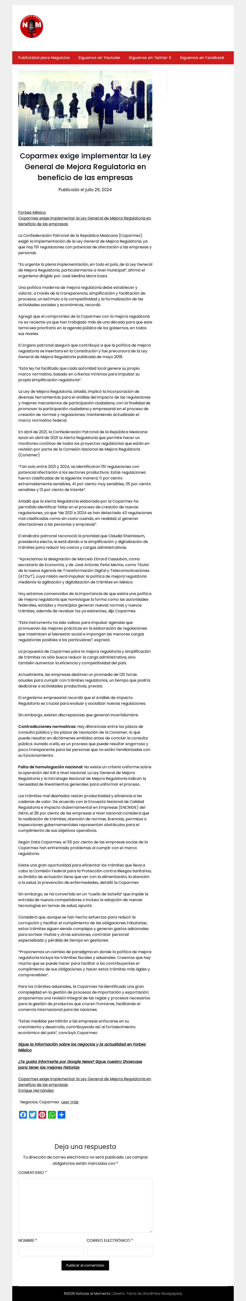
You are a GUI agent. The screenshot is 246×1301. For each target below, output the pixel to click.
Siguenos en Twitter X (150, 57)
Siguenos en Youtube (99, 57)
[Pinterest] (42, 1115)
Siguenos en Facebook (202, 57)
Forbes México (32, 212)
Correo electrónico (110, 1240)
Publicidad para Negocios (44, 57)
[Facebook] (23, 1115)
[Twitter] (32, 1115)
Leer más (70, 1102)
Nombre (27, 1240)
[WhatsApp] (52, 1115)
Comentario (32, 1172)
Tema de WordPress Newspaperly (154, 1293)
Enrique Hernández (36, 1090)
